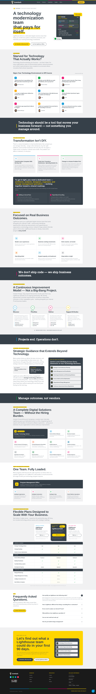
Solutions (44, 2)
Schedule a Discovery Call (22, 44)
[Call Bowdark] (13, 677)
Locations (50, 677)
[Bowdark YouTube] (18, 677)
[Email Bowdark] (11, 677)
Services (38, 2)
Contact (50, 675)
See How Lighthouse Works (38, 44)
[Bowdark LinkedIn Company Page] (15, 677)
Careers (30, 681)
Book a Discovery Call (20, 610)
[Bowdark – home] (16, 2)
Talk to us (41, 535)
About (61, 2)
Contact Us (81, 2)
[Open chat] (93, 691)
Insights (56, 2)
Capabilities (50, 2)
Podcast (50, 681)
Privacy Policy (20, 691)
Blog (50, 679)
